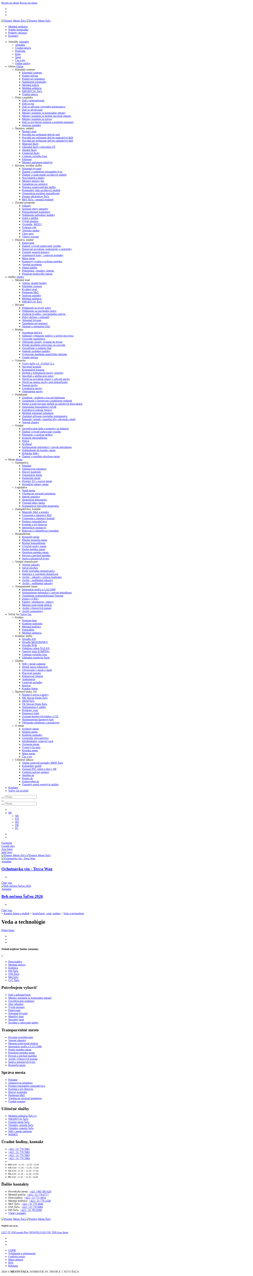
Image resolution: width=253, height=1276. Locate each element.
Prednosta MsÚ (30, 292)
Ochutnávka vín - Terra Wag (26, 869)
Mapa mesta (28, 258)
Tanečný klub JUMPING (36, 651)
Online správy (22, 63)
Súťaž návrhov (30, 567)
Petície (25, 440)
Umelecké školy (31, 153)
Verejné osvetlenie (32, 264)
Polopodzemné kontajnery (36, 211)
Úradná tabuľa (23, 47)
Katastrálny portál (31, 765)
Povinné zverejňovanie (20, 1037)
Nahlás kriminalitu (18, 29)
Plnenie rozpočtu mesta (34, 540)
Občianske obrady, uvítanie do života (42, 341)
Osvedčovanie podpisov (21, 1001)
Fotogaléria (28, 629)
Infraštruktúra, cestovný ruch (37, 741)
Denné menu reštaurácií (35, 666)
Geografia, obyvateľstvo (35, 738)
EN (17, 818)
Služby (20, 276)
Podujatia (20, 51)
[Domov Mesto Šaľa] (26, 855)
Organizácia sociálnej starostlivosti (40, 193)
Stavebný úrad (16, 1019)
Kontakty (13, 35)
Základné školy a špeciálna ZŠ (38, 146)
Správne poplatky (31, 125)
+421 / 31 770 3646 (32, 1203)
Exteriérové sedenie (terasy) (37, 410)
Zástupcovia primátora (34, 468)
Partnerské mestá (31, 478)
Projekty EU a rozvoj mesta (37, 481)
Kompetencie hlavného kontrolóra (40, 505)
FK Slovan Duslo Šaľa (34, 704)
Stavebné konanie (31, 366)
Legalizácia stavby (32, 388)
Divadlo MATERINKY (35, 642)
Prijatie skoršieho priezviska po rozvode (43, 345)
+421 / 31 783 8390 (31, 1210)
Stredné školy (29, 150)
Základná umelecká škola (36, 657)
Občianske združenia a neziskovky (41, 722)
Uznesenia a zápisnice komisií (38, 518)
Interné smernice (31, 496)
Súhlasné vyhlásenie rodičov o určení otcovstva (47, 335)
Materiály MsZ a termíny (35, 512)
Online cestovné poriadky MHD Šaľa (42, 762)
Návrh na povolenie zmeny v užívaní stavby (46, 379)
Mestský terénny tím (33, 181)
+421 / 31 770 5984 (19, 1158)
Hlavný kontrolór (31, 471)
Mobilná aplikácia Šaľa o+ (22, 1115)
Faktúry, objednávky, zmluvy (38, 601)
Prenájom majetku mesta (35, 552)
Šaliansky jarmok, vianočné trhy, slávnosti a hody (49, 419)
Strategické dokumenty (34, 499)
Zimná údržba (29, 267)
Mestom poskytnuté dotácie (37, 605)
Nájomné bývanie (31, 168)
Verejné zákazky (31, 564)
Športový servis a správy (35, 694)
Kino (18, 54)
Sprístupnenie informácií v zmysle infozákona (47, 447)
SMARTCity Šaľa (32, 91)
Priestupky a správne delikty (37, 434)
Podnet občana (30, 75)
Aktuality (24, 41)
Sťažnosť (27, 444)
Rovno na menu (28, 2)
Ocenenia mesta (30, 744)
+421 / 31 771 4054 (35, 1197)
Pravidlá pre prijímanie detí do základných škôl (47, 140)
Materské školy (30, 143)
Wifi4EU (13, 1134)
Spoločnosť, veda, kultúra (46, 913)
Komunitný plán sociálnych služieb (41, 190)
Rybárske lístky (30, 453)
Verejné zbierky (30, 422)
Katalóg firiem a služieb (16, 913)
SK (17, 815)
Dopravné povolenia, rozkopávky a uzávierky (47, 249)
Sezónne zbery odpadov (35, 208)
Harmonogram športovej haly (38, 719)
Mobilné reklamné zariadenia (38, 413)
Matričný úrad (16, 1016)
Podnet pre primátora (33, 78)
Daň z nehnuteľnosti (33, 100)
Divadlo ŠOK (29, 645)
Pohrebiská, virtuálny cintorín (38, 270)
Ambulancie (28, 679)
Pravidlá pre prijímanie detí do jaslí (41, 134)
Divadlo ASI (29, 639)
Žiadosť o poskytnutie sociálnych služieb (44, 174)
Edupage (27, 159)
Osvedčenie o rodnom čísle (36, 348)
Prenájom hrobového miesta (37, 273)
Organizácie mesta (32, 475)
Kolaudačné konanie (33, 369)
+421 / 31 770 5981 (19, 1149)
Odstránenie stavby (32, 391)
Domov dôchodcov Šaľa (35, 196)
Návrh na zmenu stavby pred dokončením (44, 382)
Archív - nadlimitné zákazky (37, 583)
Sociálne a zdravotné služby (23, 1022)
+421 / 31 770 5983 (19, 1155)
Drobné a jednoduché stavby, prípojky (43, 372)
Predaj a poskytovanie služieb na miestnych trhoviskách (52, 403)
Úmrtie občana (30, 357)
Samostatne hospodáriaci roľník (39, 406)
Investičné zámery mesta (35, 484)
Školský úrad (29, 131)
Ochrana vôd (29, 227)
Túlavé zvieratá (30, 236)
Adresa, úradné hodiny (34, 283)
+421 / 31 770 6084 (32, 1207)
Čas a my (20, 60)
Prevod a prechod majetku (36, 555)
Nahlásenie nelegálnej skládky (38, 215)
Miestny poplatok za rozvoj (37, 119)
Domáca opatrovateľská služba (39, 187)
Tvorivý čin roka (31, 747)
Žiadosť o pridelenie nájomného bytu (42, 171)
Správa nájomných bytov (35, 558)
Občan (19, 66)
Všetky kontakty (17, 1213)
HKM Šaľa (28, 700)
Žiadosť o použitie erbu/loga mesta (41, 456)
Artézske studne (30, 230)
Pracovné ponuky (31, 673)
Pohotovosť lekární (32, 676)
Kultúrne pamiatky (32, 735)
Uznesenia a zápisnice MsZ (37, 515)
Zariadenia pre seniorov (35, 184)
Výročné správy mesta (34, 546)
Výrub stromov (30, 221)
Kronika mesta (30, 750)
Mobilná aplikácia (18, 26)
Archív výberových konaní (36, 608)
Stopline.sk (28, 775)
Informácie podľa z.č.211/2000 (39, 589)
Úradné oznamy (17, 1101)
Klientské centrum (32, 72)
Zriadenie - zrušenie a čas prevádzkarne (43, 397)
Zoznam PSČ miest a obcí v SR (39, 769)
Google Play (15, 1232)
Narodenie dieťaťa (32, 332)
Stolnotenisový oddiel (34, 707)
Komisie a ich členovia (34, 524)
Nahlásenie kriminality (34, 81)
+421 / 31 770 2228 (40, 1200)
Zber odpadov (16, 1004)
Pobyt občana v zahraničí (35, 317)
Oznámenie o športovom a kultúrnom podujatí (47, 400)
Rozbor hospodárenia (33, 543)
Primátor (26, 465)
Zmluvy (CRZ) (30, 598)
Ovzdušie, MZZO (32, 224)
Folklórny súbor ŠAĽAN (36, 648)
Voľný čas (25, 614)
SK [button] (10, 812)
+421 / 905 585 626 (40, 1191)
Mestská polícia (30, 85)
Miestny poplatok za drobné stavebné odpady (46, 116)
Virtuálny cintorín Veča (20, 1128)
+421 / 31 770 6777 (38, 1194)
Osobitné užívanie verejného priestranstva (44, 416)
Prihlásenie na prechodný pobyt (39, 311)
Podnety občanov (17, 32)
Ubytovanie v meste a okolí (37, 670)
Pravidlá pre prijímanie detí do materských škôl (47, 137)
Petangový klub (30, 713)
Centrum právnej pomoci (35, 772)
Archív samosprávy (32, 611)
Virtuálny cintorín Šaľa (20, 1125)
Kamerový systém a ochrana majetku (42, 261)
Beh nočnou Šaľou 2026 (22, 896)
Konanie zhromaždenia (34, 437)
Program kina (29, 620)
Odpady (26, 205)
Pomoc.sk (27, 778)
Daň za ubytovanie (32, 109)
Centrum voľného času (34, 156)
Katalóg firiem (30, 688)
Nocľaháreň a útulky (33, 177)
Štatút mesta (28, 490)
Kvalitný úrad (29, 289)
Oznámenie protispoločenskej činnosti (42, 595)
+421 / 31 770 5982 (19, 1152)
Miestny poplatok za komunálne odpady (44, 112)
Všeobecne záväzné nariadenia (38, 493)
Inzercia (26, 685)
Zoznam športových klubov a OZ (40, 716)
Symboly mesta (30, 728)
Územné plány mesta (33, 502)
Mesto (19, 459)
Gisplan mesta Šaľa (18, 1122)
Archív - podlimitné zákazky (37, 580)
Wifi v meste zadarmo (34, 663)
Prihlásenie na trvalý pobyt (36, 307)
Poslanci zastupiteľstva (34, 521)
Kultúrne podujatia (32, 623)
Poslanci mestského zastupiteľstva (26, 1085)
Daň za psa (28, 103)
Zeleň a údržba (30, 218)
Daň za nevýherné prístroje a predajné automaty (48, 122)
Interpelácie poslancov (34, 527)
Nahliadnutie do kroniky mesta (38, 450)
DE (17, 825)
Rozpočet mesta (30, 536)
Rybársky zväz (30, 710)
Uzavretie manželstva (33, 338)
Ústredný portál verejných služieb (40, 784)
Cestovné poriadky (32, 682)
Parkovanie (28, 242)
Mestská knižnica (31, 626)
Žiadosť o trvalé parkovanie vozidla (41, 246)
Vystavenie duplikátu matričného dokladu (44, 354)
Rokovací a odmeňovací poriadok (40, 530)
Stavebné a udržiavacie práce (38, 375)
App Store (48, 1232)
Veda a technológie (73, 913)
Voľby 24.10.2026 (18, 790)
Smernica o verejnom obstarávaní (40, 574)
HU (17, 822)
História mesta (30, 731)
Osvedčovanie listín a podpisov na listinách (45, 428)
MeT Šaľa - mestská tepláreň (37, 199)
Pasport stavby (30, 385)
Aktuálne (20, 44)
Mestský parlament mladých (37, 162)
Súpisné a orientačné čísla (36, 326)
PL (16, 828)
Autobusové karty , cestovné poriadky (42, 255)
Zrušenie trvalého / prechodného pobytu (43, 314)
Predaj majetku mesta (33, 549)
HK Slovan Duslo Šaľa (35, 697)
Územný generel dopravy (36, 252)
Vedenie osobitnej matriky (36, 351)
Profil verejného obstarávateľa (38, 570)
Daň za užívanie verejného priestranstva (43, 106)
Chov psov (28, 233)
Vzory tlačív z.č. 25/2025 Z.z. (38, 363)
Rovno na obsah (10, 2)
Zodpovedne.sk (30, 781)
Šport (18, 57)
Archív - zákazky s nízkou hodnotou (42, 577)
